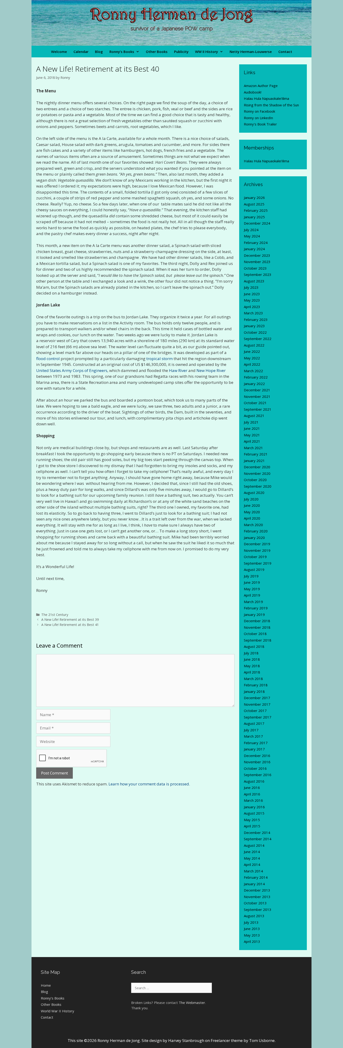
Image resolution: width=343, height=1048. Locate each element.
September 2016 (257, 774)
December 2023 (257, 255)
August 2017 (254, 723)
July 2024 (251, 229)
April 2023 (252, 306)
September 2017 (257, 717)
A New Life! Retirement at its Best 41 (70, 624)
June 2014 (252, 851)
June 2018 (252, 659)
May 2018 (252, 665)
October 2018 (255, 633)
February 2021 (256, 454)
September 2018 (257, 640)
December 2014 (257, 832)
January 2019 (254, 614)
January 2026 (254, 197)
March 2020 (253, 524)
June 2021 (252, 428)
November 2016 (257, 762)
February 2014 (256, 877)
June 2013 (252, 928)
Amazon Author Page (261, 85)
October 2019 (255, 556)
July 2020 (251, 499)
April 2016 (252, 794)
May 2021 (252, 435)
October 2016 (255, 768)
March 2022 (253, 370)
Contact (285, 51)
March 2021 (253, 447)
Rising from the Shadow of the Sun (271, 105)
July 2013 (251, 922)
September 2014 (257, 838)
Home (46, 985)
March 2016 (253, 800)
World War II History (57, 1011)
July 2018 (251, 653)
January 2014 (254, 883)
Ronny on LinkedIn (258, 117)
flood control (48, 358)
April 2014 (252, 864)
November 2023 (257, 261)
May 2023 (252, 300)
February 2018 (256, 685)
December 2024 (257, 223)
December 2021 (257, 390)
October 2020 (255, 479)
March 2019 (253, 601)
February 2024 (256, 242)
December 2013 (257, 890)
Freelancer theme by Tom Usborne (243, 1040)
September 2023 (257, 274)
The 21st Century (54, 614)
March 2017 (253, 736)
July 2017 (251, 730)
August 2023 (254, 281)
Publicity (181, 51)
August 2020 (254, 492)
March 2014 (253, 871)
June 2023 (252, 293)
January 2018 (254, 691)
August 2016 (254, 781)
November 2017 (257, 704)
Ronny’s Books (121, 51)
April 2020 (252, 518)
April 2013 (252, 941)
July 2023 (251, 287)
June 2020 (252, 505)
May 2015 (252, 819)
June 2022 (252, 351)
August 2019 (254, 569)
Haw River (178, 370)
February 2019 (256, 608)
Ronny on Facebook (259, 111)
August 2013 (254, 915)
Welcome (59, 51)
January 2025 (254, 217)
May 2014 (252, 858)
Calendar (81, 51)
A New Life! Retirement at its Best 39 (70, 619)
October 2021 (255, 402)
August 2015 (254, 813)
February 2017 (256, 742)
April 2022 (252, 364)
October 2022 (255, 332)
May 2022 (252, 358)
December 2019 (257, 543)
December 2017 (257, 697)
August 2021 (254, 415)
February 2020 (256, 531)
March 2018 (253, 678)
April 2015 (252, 826)
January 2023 (254, 325)
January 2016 (254, 807)
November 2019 (257, 550)
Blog (99, 51)
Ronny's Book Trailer (260, 124)
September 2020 (257, 486)
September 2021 (257, 409)
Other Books (157, 51)
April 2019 (252, 595)
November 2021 (257, 396)
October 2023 (255, 268)
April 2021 (252, 441)
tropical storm (159, 358)
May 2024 (252, 236)
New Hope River (211, 370)
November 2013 (257, 896)
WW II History (206, 51)
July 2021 (251, 422)
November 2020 (257, 473)
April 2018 (252, 672)
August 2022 (254, 345)
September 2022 (257, 338)
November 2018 (257, 627)
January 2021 (254, 460)
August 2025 (254, 204)
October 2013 (255, 903)
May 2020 (252, 512)
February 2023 (256, 319)
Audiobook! (252, 92)
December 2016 (257, 755)
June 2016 (252, 787)
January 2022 (254, 383)
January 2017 (254, 749)
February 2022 (256, 377)
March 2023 (253, 313)
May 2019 (252, 588)
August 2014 (254, 845)
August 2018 (254, 646)
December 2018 (257, 620)
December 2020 (257, 467)
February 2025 (256, 210)
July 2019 (251, 576)
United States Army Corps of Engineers (71, 370)
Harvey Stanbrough (186, 1040)
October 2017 (255, 710)
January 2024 (254, 248)
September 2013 (257, 909)
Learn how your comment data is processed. (149, 784)
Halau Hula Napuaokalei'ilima (266, 98)
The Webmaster (192, 1002)
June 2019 (252, 582)
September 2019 (257, 563)
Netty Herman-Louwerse (251, 51)
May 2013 (252, 935)
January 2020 (254, 537)
